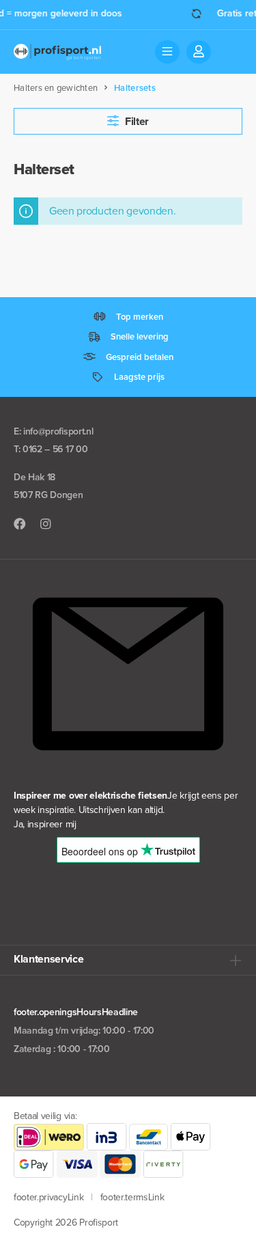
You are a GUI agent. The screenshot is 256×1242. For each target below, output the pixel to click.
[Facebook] (20, 524)
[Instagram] (46, 524)
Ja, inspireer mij (45, 824)
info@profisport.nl (58, 431)
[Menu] (167, 52)
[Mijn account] (198, 52)
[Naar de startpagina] (57, 52)
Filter (135, 121)
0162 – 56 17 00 (55, 449)
